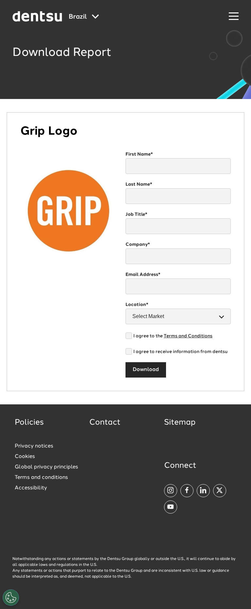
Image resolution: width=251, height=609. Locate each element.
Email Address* (143, 274)
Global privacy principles (46, 467)
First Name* (139, 154)
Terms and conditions (41, 477)
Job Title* (136, 214)
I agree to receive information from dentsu (180, 351)
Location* (137, 304)
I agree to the (172, 336)
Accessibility (31, 488)
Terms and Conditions (188, 336)
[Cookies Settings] (11, 597)
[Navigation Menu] (234, 16)
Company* (138, 244)
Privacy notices (34, 446)
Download (146, 369)
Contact (105, 423)
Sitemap (179, 423)
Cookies (25, 456)
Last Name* (139, 184)
